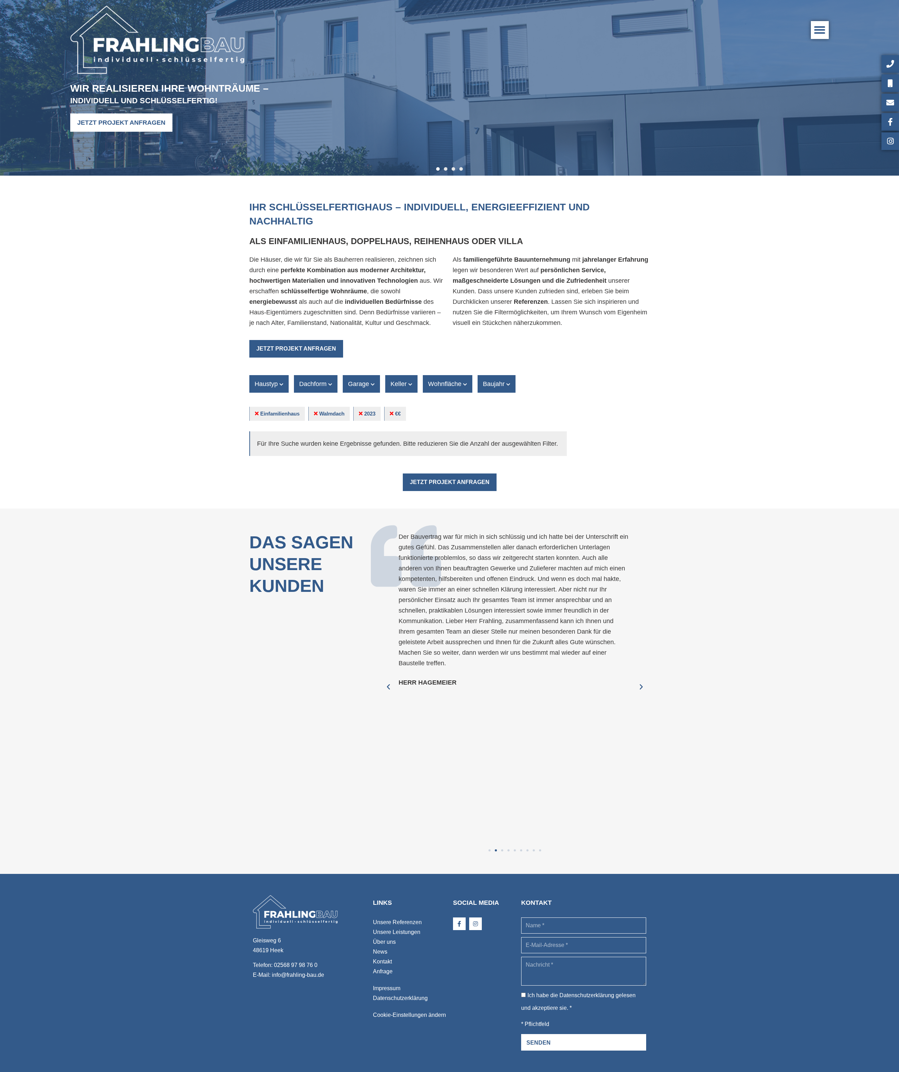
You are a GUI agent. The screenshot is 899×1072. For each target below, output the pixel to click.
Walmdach (331, 414)
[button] (820, 30)
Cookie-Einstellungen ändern (409, 1015)
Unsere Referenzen (397, 922)
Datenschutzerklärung (400, 998)
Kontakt (382, 962)
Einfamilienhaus (280, 414)
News (380, 952)
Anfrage (383, 971)
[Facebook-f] (459, 923)
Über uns (384, 942)
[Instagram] (475, 923)
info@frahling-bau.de (298, 975)
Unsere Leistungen (396, 932)
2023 (369, 414)
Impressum (386, 988)
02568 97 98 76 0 (295, 965)
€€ (398, 414)
